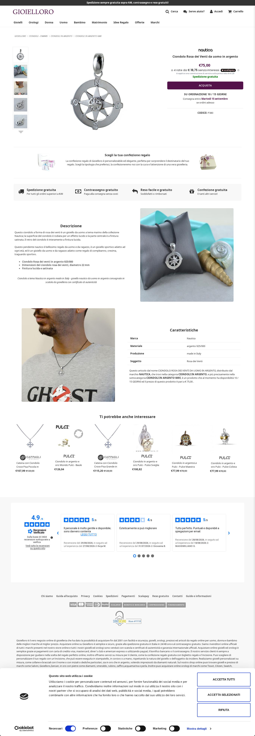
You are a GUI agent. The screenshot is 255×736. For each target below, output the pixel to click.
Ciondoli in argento (192, 374)
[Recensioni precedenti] (57, 532)
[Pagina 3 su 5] (143, 555)
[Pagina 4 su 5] (148, 555)
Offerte (139, 22)
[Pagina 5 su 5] (152, 555)
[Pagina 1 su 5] (134, 555)
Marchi (155, 22)
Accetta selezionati (224, 694)
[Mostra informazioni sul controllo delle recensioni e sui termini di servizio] (51, 537)
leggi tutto (89, 534)
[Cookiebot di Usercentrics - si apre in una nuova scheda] (24, 729)
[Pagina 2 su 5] (139, 555)
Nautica (144, 374)
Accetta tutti (224, 679)
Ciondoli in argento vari (163, 378)
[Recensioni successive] (229, 532)
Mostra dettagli (197, 728)
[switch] (105, 729)
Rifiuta (223, 709)
